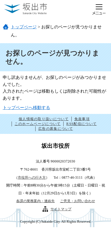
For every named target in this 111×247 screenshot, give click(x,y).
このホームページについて (38, 124)
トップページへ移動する (26, 107)
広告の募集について (55, 129)
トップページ (24, 27)
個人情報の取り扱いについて (44, 119)
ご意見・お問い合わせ (77, 201)
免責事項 (82, 119)
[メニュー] (99, 9)
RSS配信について (81, 124)
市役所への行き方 (32, 177)
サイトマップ (60, 209)
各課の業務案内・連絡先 (35, 201)
